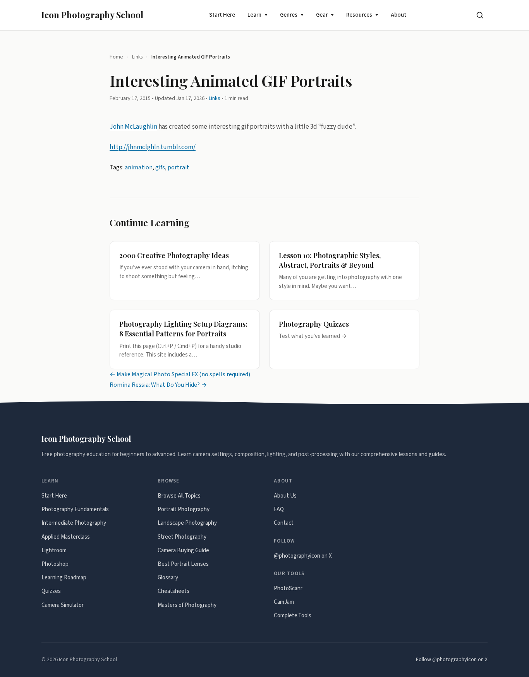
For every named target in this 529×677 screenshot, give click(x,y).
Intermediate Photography (73, 523)
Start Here (222, 15)
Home (116, 56)
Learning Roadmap (63, 578)
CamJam (284, 602)
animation (139, 167)
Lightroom (54, 550)
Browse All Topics (179, 496)
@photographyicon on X (303, 556)
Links (137, 56)
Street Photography (182, 537)
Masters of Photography (187, 605)
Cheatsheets (173, 591)
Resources (359, 15)
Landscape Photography (187, 523)
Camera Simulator (62, 605)
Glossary (168, 578)
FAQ (279, 509)
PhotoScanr (288, 588)
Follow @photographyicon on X (452, 659)
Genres (288, 15)
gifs (160, 167)
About (398, 15)
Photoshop (55, 564)
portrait (178, 167)
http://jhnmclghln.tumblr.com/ (153, 147)
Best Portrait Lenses (183, 564)
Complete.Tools (292, 616)
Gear (322, 15)
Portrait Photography (184, 509)
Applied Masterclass (65, 537)
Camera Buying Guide (183, 550)
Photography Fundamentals (75, 509)
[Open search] (480, 15)
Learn (254, 15)
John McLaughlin (133, 126)
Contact (284, 523)
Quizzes (51, 591)
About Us (285, 496)
